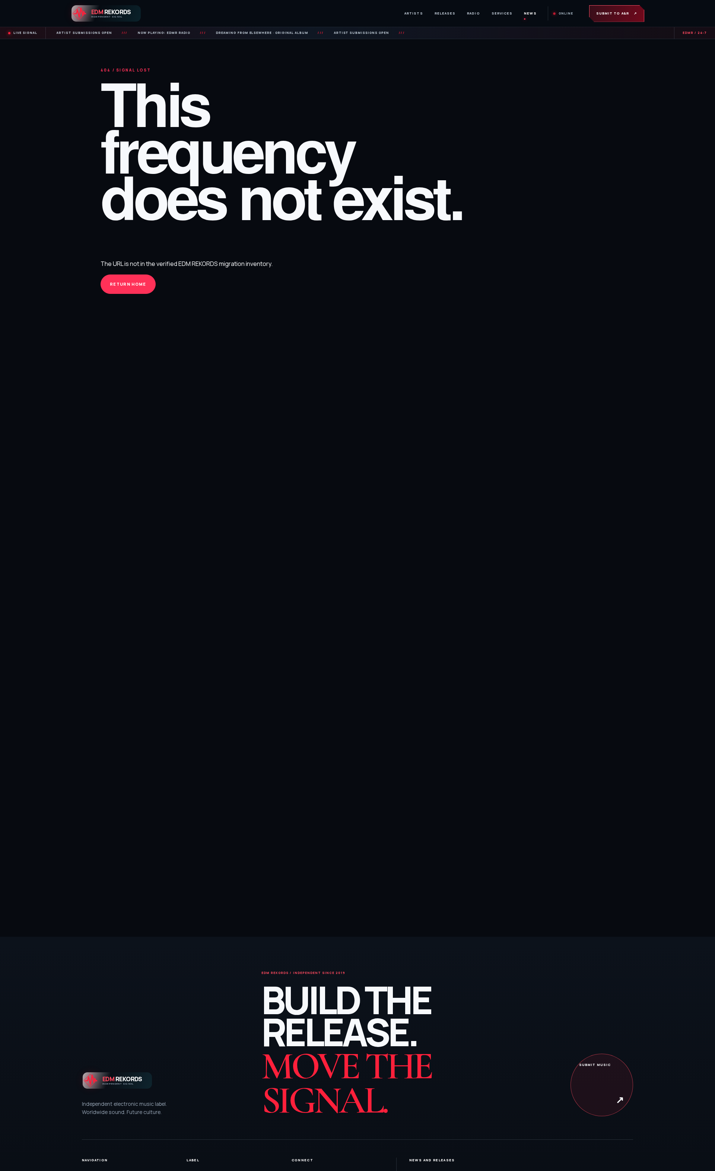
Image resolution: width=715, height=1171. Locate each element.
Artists (413, 13)
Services (502, 13)
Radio (473, 13)
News (530, 13)
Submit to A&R (616, 13)
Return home (128, 284)
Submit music (602, 1084)
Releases (445, 13)
